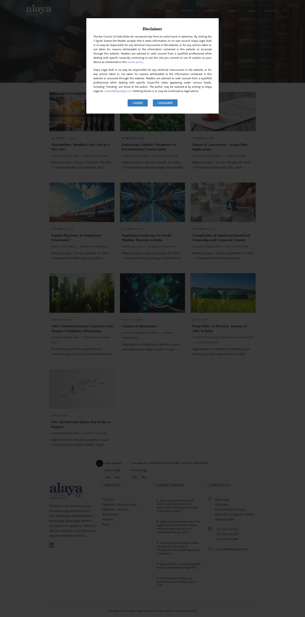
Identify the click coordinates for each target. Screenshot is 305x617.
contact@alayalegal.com (118, 91)
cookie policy (135, 62)
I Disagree (165, 103)
